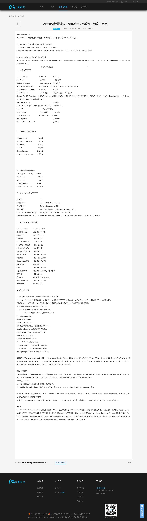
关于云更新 (80, 488)
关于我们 (84, 7)
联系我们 (80, 496)
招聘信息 (80, 492)
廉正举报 (80, 501)
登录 (125, 1)
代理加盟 (40, 488)
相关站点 (40, 496)
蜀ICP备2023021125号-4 (39, 514)
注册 (136, 1)
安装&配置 (12, 16)
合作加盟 (73, 7)
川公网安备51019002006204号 (60, 514)
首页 (41, 7)
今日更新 (60, 492)
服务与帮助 (63, 7)
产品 (52, 7)
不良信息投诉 (100, 493)
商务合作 (40, 492)
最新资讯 (58, 488)
